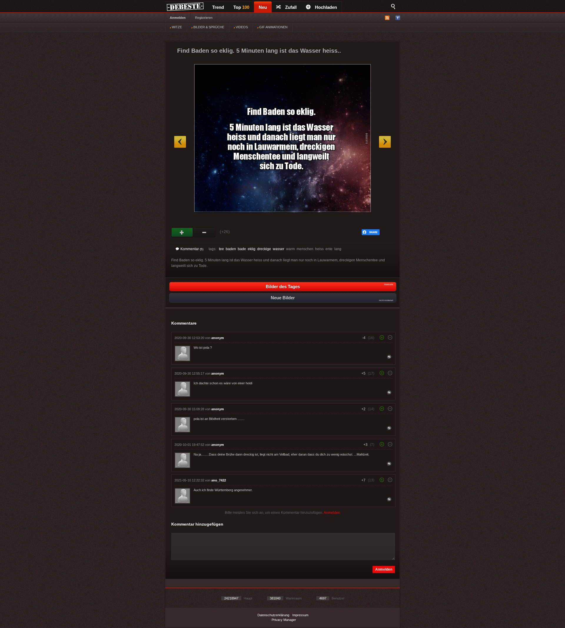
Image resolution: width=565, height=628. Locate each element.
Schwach (204, 232)
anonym (217, 338)
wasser (278, 249)
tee (221, 249)
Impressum (300, 615)
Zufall (291, 7)
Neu (263, 7)
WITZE (176, 27)
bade (242, 249)
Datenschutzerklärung (273, 615)
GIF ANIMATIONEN (273, 27)
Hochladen (326, 7)
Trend (218, 7)
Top (241, 7)
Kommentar (191, 249)
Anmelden (178, 17)
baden (231, 249)
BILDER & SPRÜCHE (208, 27)
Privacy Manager (284, 620)
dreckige (264, 249)
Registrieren (203, 17)
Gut (182, 232)
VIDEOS (241, 27)
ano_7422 (218, 480)
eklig (251, 249)
